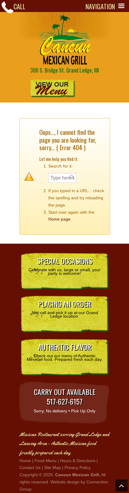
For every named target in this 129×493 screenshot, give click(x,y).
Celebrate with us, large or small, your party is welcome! (64, 265)
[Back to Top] (122, 486)
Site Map (52, 467)
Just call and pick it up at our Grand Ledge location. (64, 308)
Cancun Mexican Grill (65, 39)
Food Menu (45, 460)
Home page (59, 219)
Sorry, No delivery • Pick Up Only (64, 399)
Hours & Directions (77, 460)
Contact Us (30, 467)
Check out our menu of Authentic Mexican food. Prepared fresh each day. (65, 351)
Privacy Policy (77, 467)
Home (25, 460)
